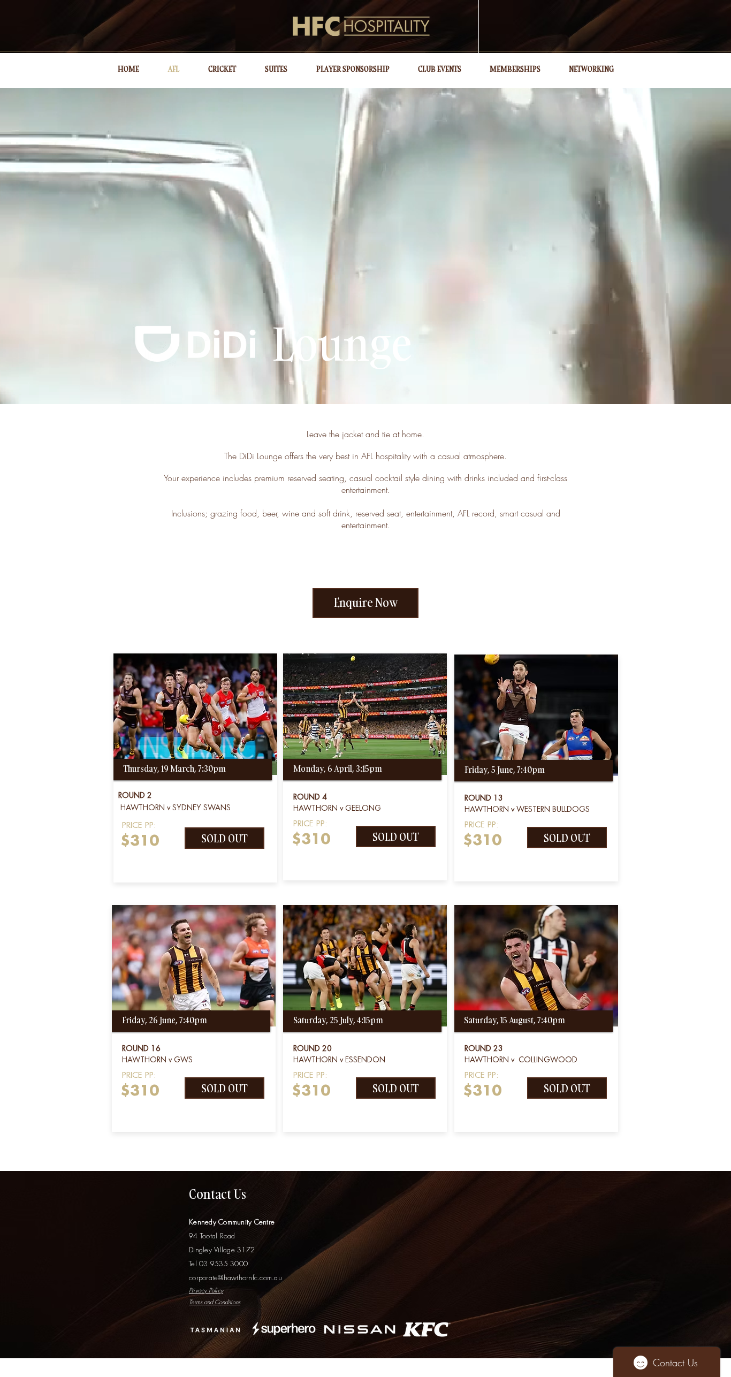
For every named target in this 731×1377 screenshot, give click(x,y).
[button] (224, 838)
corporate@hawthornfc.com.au (235, 1277)
